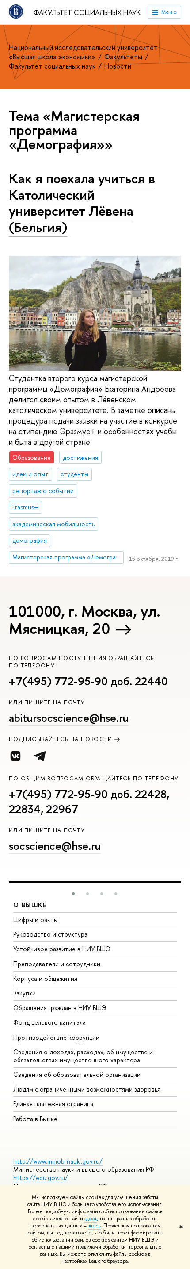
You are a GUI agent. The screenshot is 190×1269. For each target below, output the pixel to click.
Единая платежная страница (53, 1103)
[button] (73, 894)
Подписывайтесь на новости (61, 739)
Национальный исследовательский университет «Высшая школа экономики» (83, 52)
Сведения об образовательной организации (77, 1074)
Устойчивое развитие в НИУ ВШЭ (61, 949)
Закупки (24, 993)
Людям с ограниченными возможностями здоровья (86, 1089)
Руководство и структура (50, 934)
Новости (117, 66)
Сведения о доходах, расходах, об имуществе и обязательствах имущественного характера (83, 1056)
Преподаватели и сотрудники (56, 964)
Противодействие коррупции (56, 1037)
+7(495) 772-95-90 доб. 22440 (88, 681)
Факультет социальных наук (87, 12)
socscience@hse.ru (55, 845)
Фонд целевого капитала (49, 1022)
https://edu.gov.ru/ (40, 1177)
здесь (90, 1218)
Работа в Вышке (35, 1119)
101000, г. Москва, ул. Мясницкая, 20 (84, 620)
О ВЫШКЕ (30, 905)
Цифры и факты (35, 919)
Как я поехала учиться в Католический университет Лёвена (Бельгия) (82, 202)
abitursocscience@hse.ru (69, 717)
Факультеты (124, 57)
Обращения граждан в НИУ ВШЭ (59, 1007)
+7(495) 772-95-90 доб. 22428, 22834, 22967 (89, 802)
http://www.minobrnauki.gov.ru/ (58, 1161)
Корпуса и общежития (45, 978)
